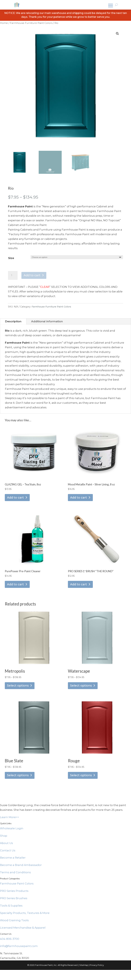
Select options (18, 685)
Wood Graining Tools (14, 920)
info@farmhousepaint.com (19, 946)
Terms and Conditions (15, 872)
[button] (117, 33)
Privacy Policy (97, 965)
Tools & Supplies (11, 905)
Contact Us (7, 850)
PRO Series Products (14, 890)
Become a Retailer (13, 857)
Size (11, 258)
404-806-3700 (9, 938)
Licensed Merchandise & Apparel (23, 927)
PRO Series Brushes (13, 898)
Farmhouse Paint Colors (17, 883)
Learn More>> (9, 817)
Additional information (47, 321)
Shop (3, 835)
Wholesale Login (11, 828)
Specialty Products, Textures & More (25, 913)
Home (4, 22)
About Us (6, 843)
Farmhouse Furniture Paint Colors (31, 22)
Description (13, 321)
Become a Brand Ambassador (21, 865)
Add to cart (32, 275)
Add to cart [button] (15, 497)
